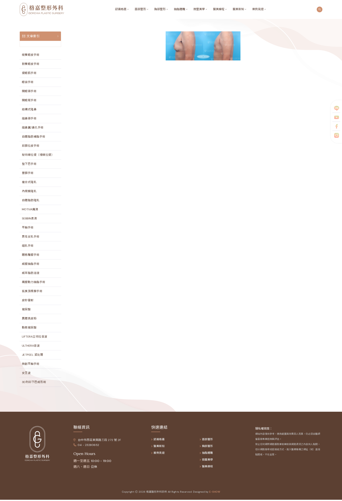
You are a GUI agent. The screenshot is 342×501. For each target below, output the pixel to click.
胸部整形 (160, 9)
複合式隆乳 (29, 182)
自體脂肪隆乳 (31, 200)
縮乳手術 (28, 246)
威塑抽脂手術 (31, 264)
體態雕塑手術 (31, 255)
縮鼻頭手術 (29, 118)
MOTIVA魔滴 (30, 209)
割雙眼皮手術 (31, 64)
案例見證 (258, 9)
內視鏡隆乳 (29, 191)
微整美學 (199, 9)
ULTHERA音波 (31, 346)
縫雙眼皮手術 (31, 55)
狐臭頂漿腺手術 (32, 291)
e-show (214, 491)
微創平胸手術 (31, 364)
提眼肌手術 (29, 73)
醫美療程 (218, 9)
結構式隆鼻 (29, 109)
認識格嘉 (120, 9)
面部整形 (140, 9)
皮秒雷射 (28, 300)
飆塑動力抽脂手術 (33, 282)
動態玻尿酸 (29, 327)
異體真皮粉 (29, 318)
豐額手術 (28, 173)
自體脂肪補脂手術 (33, 136)
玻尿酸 (26, 309)
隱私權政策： (263, 428)
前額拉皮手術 (31, 146)
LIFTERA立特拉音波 (34, 336)
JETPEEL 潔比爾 (32, 355)
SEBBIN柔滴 (29, 218)
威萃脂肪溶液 (31, 273)
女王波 (26, 373)
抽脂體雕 (179, 9)
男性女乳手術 (31, 236)
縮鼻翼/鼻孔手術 (33, 127)
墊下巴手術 (29, 164)
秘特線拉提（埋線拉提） (38, 155)
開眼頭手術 (29, 91)
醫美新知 (238, 9)
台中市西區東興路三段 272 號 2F (99, 440)
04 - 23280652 (88, 445)
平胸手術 (28, 227)
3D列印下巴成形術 (34, 382)
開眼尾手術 (29, 100)
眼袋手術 (28, 82)
